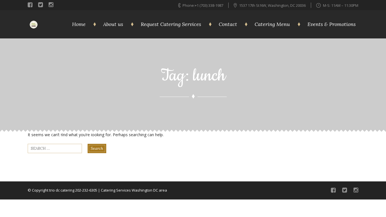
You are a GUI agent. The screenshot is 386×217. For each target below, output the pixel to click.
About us (113, 24)
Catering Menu (272, 24)
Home (79, 24)
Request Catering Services (171, 24)
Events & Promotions (331, 24)
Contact (228, 24)
